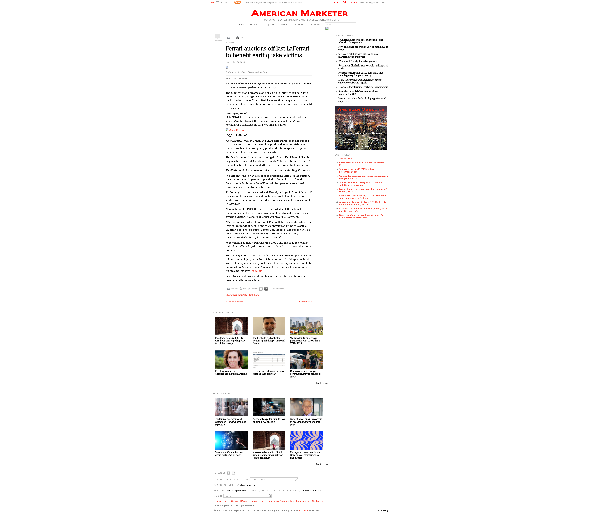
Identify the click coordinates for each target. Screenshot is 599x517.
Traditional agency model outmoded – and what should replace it (360, 41)
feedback (304, 510)
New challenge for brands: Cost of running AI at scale (269, 420)
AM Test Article (346, 159)
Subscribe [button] (315, 24)
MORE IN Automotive (223, 312)
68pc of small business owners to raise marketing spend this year (358, 55)
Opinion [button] (270, 24)
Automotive (232, 42)
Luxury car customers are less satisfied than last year (268, 372)
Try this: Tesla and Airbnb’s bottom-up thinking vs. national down (269, 341)
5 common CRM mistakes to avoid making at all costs (229, 454)
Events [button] (284, 24)
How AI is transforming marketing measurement (363, 87)
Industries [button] (255, 24)
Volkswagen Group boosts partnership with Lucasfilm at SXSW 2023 (305, 341)
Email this (234, 289)
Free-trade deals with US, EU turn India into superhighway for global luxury (360, 74)
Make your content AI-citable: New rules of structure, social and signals (360, 81)
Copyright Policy (239, 501)
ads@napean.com (312, 491)
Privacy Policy (221, 501)
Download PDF (278, 289)
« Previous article (234, 302)
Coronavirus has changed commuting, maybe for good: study (305, 374)
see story (257, 271)
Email (232, 38)
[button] (222, 2)
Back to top (322, 383)
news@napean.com (237, 491)
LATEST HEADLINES (344, 35)
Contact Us (317, 501)
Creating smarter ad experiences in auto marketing (231, 372)
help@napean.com (245, 485)
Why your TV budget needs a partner (357, 61)
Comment (218, 41)
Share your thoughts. (242, 295)
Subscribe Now (350, 2)
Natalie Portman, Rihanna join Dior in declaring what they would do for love (363, 197)
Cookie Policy (258, 501)
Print (241, 38)
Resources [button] (299, 24)
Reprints (254, 289)
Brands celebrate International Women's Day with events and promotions (362, 216)
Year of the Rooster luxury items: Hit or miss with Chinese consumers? (361, 183)
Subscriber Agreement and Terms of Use (288, 501)
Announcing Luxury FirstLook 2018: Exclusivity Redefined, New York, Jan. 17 (362, 203)
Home (241, 24)
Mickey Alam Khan (238, 79)
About (336, 2)
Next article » (305, 302)
